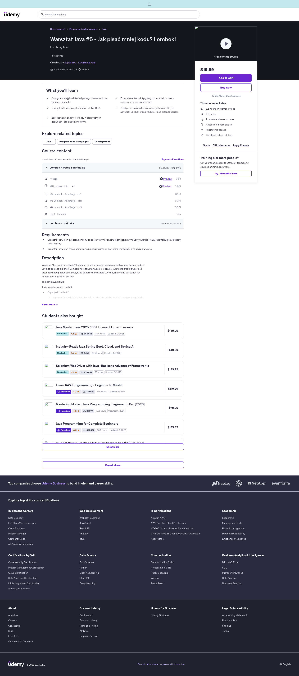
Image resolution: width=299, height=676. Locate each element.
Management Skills (232, 523)
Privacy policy (229, 620)
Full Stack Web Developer (22, 523)
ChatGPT (84, 578)
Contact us (14, 625)
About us (13, 615)
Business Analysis (232, 583)
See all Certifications (19, 588)
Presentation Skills (161, 567)
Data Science (87, 562)
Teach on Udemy (88, 620)
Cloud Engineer (16, 528)
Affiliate (84, 630)
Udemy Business (54, 483)
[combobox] (119, 14)
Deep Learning (88, 583)
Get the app (86, 615)
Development (57, 29)
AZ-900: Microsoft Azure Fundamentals (172, 528)
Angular (84, 533)
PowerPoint (157, 583)
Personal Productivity (233, 533)
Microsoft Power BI (232, 572)
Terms (225, 630)
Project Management (233, 528)
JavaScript (85, 523)
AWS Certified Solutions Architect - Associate (175, 533)
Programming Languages (83, 29)
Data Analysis (229, 578)
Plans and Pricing (89, 625)
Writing (155, 578)
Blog (10, 630)
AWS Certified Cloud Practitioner (168, 523)
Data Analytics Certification (22, 578)
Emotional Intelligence (234, 538)
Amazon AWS (158, 517)
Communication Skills (162, 562)
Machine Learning (89, 572)
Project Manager (17, 533)
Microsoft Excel (230, 562)
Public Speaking (159, 572)
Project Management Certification (26, 567)
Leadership (228, 517)
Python (83, 567)
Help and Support (89, 636)
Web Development (90, 517)
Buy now (226, 87)
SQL (224, 567)
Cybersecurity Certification (22, 562)
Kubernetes (157, 538)
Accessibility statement (234, 615)
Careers (12, 620)
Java (104, 29)
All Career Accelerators (20, 544)
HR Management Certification (24, 583)
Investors (13, 636)
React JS (84, 528)
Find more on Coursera (20, 641)
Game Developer (17, 538)
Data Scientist (15, 517)
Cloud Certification (18, 572)
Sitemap (226, 625)
